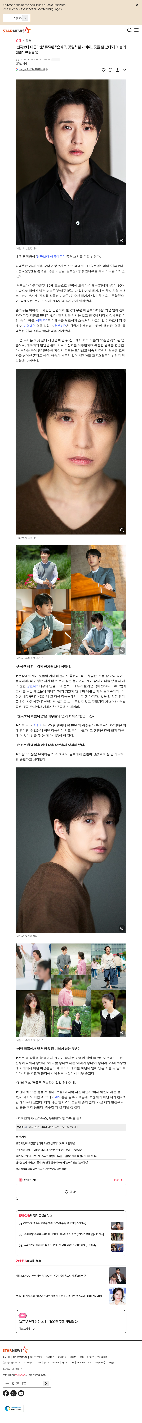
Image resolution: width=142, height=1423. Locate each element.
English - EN (20, 17)
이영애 (28, 325)
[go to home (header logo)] (17, 30)
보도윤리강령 (102, 1357)
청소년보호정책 (36, 1357)
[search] (129, 30)
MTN (38, 1363)
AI (56, 1097)
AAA (90, 1363)
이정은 (40, 320)
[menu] (136, 30)
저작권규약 (61, 1357)
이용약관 (72, 1357)
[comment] (110, 70)
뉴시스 (46, 1363)
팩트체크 (90, 1357)
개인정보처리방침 (20, 1357)
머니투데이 (28, 1363)
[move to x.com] (13, 1393)
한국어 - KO (19, 1383)
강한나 (31, 686)
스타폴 (111, 1363)
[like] (103, 70)
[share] (117, 70)
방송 (28, 40)
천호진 (59, 325)
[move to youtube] (21, 1393)
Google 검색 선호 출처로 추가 (32, 69)
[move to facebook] (6, 1393)
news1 (55, 1363)
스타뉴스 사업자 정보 (11, 1369)
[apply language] (25, 18)
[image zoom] (122, 241)
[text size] (124, 70)
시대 (72, 1363)
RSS (81, 1357)
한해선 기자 (21, 63)
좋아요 (74, 1191)
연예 (18, 40)
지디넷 (64, 1363)
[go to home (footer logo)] (16, 1349)
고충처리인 (50, 1357)
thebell (81, 1363)
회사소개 (6, 1357)
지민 (36, 725)
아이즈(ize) (100, 1363)
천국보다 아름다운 (50, 256)
